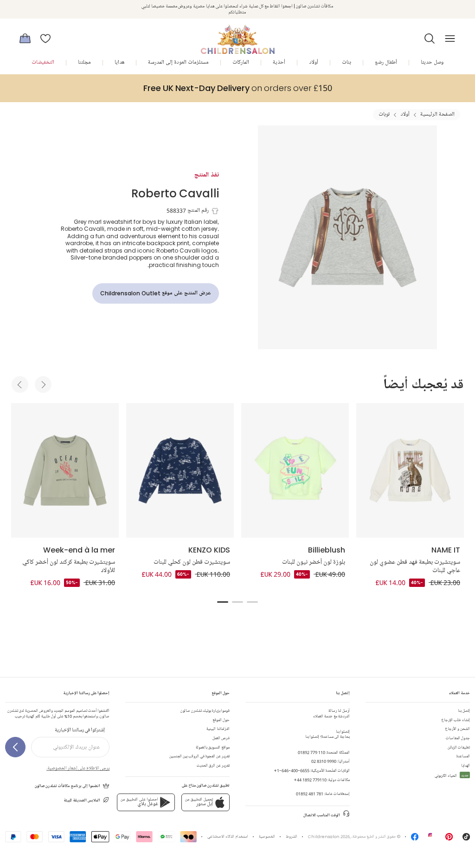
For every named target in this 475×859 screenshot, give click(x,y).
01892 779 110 (311, 752)
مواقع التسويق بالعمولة (213, 747)
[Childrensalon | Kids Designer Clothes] (237, 36)
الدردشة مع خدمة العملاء (331, 713)
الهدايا (465, 765)
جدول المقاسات (458, 738)
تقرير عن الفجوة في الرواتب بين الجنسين (199, 756)
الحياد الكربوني (452, 776)
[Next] (43, 384)
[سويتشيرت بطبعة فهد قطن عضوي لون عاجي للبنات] (410, 470)
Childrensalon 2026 (329, 836)
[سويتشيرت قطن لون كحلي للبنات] (180, 470)
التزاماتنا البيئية (218, 729)
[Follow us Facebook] (414, 839)
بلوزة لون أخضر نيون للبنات (313, 562)
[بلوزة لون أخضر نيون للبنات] (295, 470)
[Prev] (20, 384)
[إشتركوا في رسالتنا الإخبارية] (15, 747)
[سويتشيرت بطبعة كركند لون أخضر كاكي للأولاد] (65, 470)
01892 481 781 (309, 794)
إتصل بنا (464, 711)
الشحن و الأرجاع (457, 729)
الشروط (291, 836)
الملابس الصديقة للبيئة (82, 800)
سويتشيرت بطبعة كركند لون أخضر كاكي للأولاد (68, 566)
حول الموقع (221, 720)
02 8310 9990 (323, 761)
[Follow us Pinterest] (449, 839)
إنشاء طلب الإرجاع (456, 720)
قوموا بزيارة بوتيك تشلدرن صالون (205, 711)
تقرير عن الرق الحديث (213, 765)
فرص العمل (221, 738)
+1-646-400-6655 (291, 771)
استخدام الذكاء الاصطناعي (227, 836)
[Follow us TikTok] (466, 839)
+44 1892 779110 (310, 780)
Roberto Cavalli (175, 193)
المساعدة (463, 756)
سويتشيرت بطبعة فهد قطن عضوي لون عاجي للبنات (415, 566)
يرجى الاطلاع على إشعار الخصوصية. (77, 768)
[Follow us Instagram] (432, 839)
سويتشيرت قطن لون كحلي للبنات (192, 562)
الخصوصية (267, 836)
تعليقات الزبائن (459, 747)
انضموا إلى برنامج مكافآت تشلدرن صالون (67, 786)
